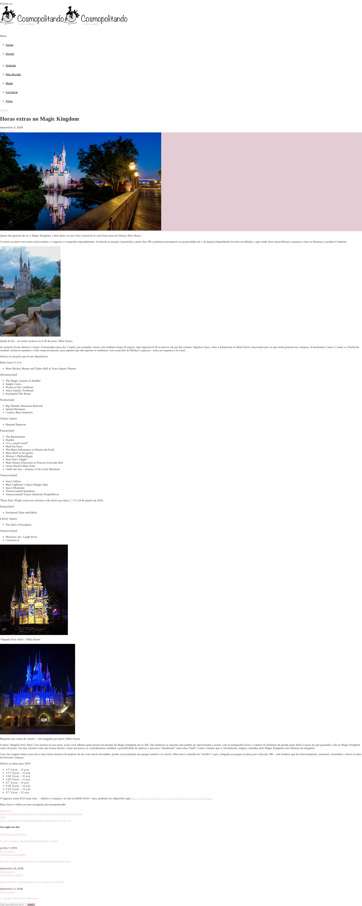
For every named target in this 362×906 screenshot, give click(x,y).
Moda (9, 83)
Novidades (19, 834)
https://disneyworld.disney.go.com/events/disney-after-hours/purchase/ (172, 798)
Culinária (12, 92)
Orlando (11, 65)
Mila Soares (7, 130)
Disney (10, 53)
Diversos (5, 834)
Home (9, 44)
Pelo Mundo (13, 74)
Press (9, 101)
